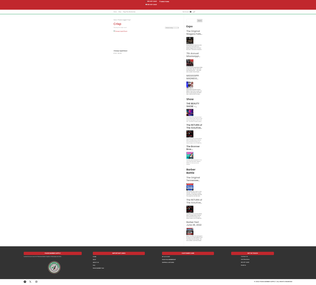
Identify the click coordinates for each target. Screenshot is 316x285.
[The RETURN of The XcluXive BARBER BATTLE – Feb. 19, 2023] (189, 209)
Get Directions (245, 259)
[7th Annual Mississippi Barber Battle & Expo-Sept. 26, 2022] (189, 62)
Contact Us (244, 256)
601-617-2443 (245, 262)
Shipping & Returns (168, 262)
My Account (186, 11)
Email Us (243, 265)
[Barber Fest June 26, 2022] (189, 231)
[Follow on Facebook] (25, 281)
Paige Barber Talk (98, 268)
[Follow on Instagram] (36, 282)
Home (115, 11)
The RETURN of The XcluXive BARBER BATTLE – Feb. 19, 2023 (194, 201)
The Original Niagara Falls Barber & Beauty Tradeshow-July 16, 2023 (193, 32)
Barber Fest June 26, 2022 (193, 223)
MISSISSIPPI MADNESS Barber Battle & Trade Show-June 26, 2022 (193, 77)
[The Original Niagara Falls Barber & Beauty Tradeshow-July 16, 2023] (189, 40)
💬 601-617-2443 (151, 5)
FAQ (94, 265)
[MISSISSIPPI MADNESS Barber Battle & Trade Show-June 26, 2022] (189, 85)
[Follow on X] (30, 282)
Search (200, 20)
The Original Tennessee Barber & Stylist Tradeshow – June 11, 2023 (193, 179)
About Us (96, 262)
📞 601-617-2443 (151, 1)
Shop (119, 11)
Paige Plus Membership (129, 11)
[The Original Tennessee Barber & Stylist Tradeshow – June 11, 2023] (189, 186)
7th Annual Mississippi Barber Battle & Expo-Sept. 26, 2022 (193, 55)
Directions (165, 2)
